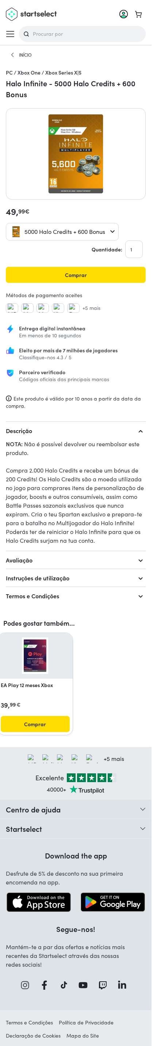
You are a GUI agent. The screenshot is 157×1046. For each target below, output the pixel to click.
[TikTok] (66, 985)
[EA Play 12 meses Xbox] (35, 655)
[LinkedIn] (124, 985)
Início (25, 55)
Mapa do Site (82, 1035)
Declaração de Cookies (33, 1035)
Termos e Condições (32, 596)
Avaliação (19, 560)
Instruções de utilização (37, 578)
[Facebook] (47, 985)
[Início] (12, 55)
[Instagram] (27, 985)
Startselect (24, 828)
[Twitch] (105, 985)
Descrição (19, 431)
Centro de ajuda (33, 809)
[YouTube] (85, 985)
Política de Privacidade (86, 1022)
